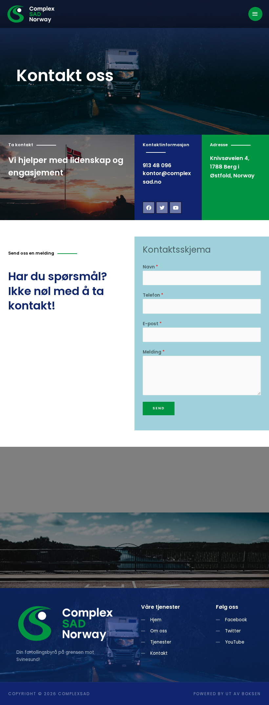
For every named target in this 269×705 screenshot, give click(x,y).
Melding (154, 352)
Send (159, 408)
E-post (152, 324)
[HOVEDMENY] (255, 14)
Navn (150, 267)
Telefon (153, 295)
